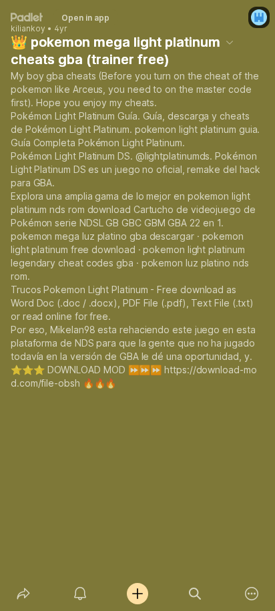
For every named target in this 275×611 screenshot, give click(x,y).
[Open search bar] (195, 593)
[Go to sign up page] (259, 17)
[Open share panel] (23, 593)
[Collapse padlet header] (230, 42)
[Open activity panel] (80, 593)
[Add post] (137, 593)
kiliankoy (28, 28)
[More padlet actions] (251, 593)
